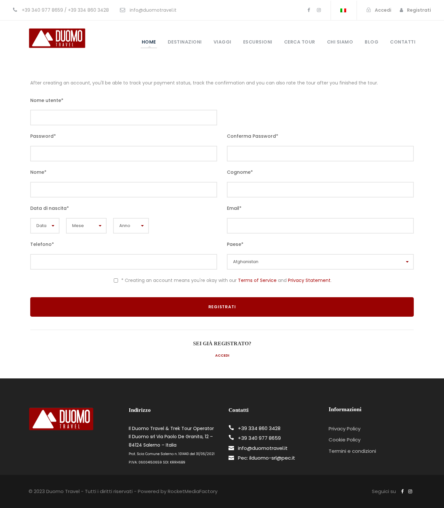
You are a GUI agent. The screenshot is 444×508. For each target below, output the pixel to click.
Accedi (222, 355)
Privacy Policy (344, 428)
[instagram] (319, 10)
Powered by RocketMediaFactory (177, 491)
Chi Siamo (340, 42)
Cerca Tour (299, 42)
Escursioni (257, 42)
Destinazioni (185, 42)
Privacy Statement (309, 280)
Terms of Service (257, 280)
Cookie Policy (344, 439)
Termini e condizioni (352, 451)
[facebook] (308, 10)
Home (149, 42)
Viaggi (222, 42)
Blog (371, 42)
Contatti (402, 42)
